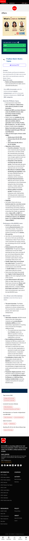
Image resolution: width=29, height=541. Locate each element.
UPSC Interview (4, 482)
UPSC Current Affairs (5, 490)
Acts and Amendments (18, 417)
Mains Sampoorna (4, 518)
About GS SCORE (18, 518)
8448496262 (12, 3)
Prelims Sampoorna (5, 516)
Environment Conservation (9, 400)
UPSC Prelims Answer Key (6, 500)
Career (15, 520)
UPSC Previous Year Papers (6, 485)
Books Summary (4, 523)
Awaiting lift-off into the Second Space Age (14, 427)
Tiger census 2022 (8, 395)
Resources (20, 539)
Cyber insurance (7, 420)
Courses (2, 539)
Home (14, 539)
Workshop (16, 481)
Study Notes (8, 539)
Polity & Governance (8, 406)
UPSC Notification (4, 497)
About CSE (3, 513)
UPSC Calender (4, 495)
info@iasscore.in (4, 3)
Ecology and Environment (9, 398)
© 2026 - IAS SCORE (9, 534)
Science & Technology (8, 430)
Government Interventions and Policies (11, 409)
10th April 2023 (7, 42)
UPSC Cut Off (3, 487)
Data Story (3, 521)
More (26, 539)
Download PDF (15, 65)
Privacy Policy (17, 511)
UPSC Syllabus (4, 474)
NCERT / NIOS (4, 511)
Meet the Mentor (17, 479)
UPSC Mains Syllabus (5, 477)
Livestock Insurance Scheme (10, 404)
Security (5, 423)
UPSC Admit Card (4, 492)
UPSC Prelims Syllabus (5, 479)
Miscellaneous (12, 423)
